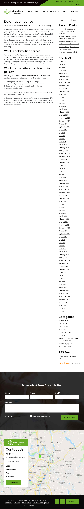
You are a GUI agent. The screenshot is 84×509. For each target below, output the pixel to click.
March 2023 (63, 180)
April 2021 (62, 249)
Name (7, 393)
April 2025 (62, 106)
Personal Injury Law (65, 344)
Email (57, 393)
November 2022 (64, 192)
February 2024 (64, 148)
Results (66, 12)
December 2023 (64, 154)
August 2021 (63, 237)
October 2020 (63, 267)
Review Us (72, 501)
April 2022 (62, 213)
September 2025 (64, 91)
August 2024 (63, 130)
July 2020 (62, 275)
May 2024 (62, 139)
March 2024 (63, 145)
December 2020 (64, 261)
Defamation (63, 329)
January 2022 (63, 222)
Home (30, 12)
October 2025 (63, 88)
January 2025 (63, 115)
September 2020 (64, 270)
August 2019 (63, 305)
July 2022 (62, 204)
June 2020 (62, 278)
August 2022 (63, 201)
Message (8, 402)
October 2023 (63, 160)
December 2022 (64, 189)
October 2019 (63, 302)
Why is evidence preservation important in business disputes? (69, 31)
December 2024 (64, 118)
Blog (60, 12)
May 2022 (62, 210)
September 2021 (64, 234)
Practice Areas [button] (48, 12)
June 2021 (62, 243)
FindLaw (31, 505)
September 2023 (64, 163)
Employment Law (65, 332)
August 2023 (63, 166)
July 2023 (62, 168)
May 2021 (62, 246)
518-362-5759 (74, 4)
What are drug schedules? (68, 52)
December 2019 (64, 296)
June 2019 (62, 311)
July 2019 (62, 308)
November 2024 (64, 121)
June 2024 (62, 136)
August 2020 (63, 272)
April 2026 (62, 70)
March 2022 (63, 216)
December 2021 (64, 225)
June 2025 (62, 100)
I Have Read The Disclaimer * (41, 416)
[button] (82, 497)
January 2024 (63, 151)
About (36, 12)
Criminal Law (63, 326)
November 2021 (64, 228)
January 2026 (63, 79)
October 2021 (63, 231)
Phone (32, 393)
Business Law (63, 321)
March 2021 (63, 252)
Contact (74, 12)
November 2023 (64, 157)
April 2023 (62, 177)
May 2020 (62, 281)
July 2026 (62, 64)
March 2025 (63, 109)
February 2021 (64, 255)
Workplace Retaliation (66, 347)
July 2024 (62, 133)
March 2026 (63, 73)
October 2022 (63, 195)
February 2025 (64, 112)
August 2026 (63, 61)
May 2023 (62, 174)
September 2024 (64, 127)
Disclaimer (9, 416)
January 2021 (63, 258)
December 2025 (64, 82)
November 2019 (64, 299)
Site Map (17, 503)
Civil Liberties (63, 324)
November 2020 (64, 264)
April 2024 (62, 142)
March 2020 (63, 287)
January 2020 (63, 293)
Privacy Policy (26, 503)
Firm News (46, 26)
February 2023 (64, 183)
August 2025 (63, 94)
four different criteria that (32, 76)
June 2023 (62, 171)
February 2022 (64, 219)
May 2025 (62, 103)
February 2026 (64, 76)
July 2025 (62, 97)
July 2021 (62, 240)
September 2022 (64, 198)
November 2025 (64, 85)
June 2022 (62, 207)
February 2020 (64, 290)
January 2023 (63, 186)
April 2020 (62, 284)
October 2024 (63, 124)
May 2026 (62, 67)
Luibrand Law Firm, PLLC (22, 26)
